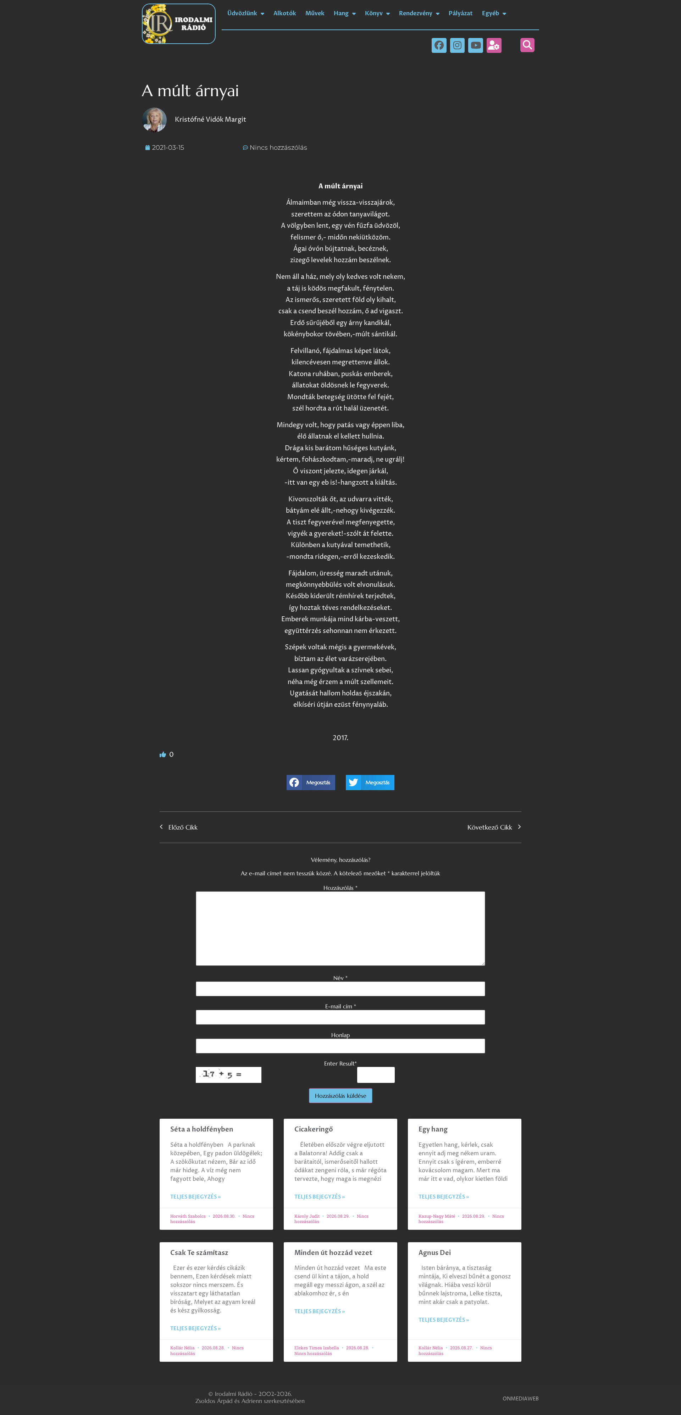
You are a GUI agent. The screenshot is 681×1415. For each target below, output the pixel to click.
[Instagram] (457, 45)
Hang (341, 13)
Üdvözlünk (242, 13)
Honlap (340, 1035)
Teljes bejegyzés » (195, 1197)
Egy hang (433, 1129)
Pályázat (461, 13)
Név (340, 978)
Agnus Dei (435, 1253)
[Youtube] (475, 45)
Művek (315, 13)
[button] (527, 45)
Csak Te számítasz (199, 1253)
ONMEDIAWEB (521, 1398)
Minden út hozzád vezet (333, 1253)
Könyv (374, 13)
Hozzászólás (340, 888)
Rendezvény (415, 13)
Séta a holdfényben (201, 1129)
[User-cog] (494, 45)
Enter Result (340, 1063)
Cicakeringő (313, 1129)
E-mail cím (340, 1006)
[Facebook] (439, 45)
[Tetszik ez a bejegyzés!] (163, 754)
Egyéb (490, 13)
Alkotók (284, 13)
